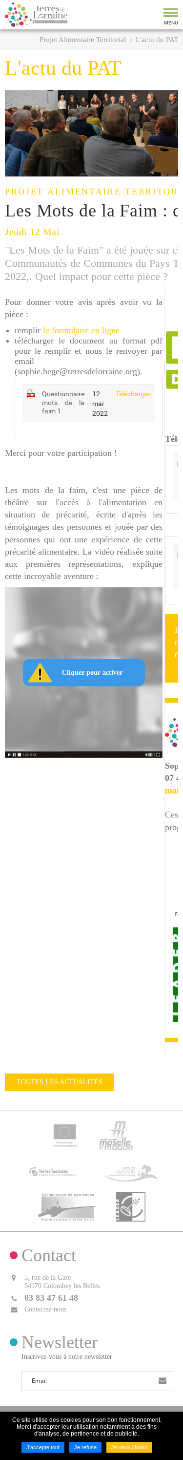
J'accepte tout (43, 1447)
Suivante (168, 133)
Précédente (14, 133)
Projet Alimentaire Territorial (83, 39)
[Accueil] (36, 14)
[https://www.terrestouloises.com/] (52, 1170)
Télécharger (133, 394)
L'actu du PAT (157, 39)
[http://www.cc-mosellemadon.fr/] (115, 1134)
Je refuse (85, 1447)
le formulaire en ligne (81, 330)
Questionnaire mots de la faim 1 (63, 402)
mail (173, 790)
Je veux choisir (129, 1447)
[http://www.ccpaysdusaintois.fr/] (131, 1170)
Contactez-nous (45, 1309)
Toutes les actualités (59, 1082)
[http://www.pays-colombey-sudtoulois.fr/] (67, 1206)
